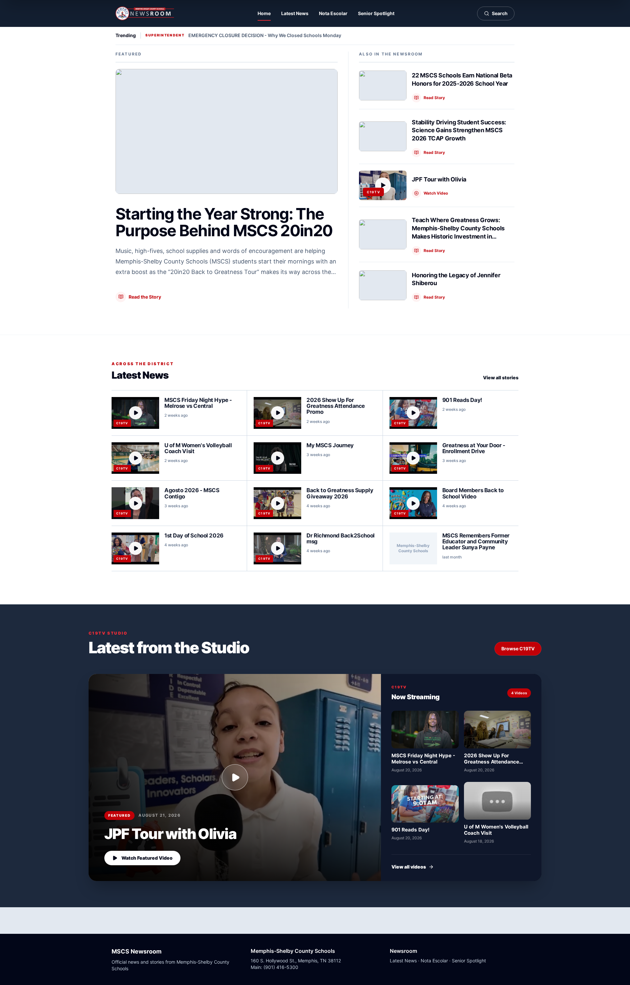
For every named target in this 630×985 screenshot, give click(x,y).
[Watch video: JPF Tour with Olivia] (235, 777)
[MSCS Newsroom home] (145, 13)
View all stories (500, 377)
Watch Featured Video (147, 858)
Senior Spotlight (376, 13)
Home (264, 13)
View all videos (408, 867)
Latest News (294, 13)
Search (500, 13)
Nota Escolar (333, 13)
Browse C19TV (518, 648)
